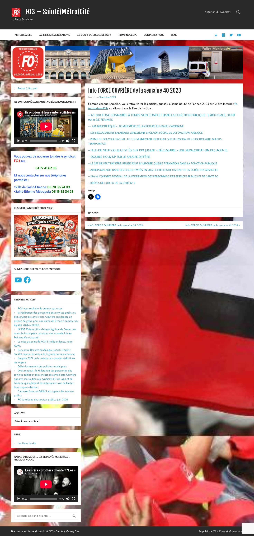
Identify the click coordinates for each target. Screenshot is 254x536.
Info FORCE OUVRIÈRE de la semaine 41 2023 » (212, 225)
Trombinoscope (127, 34)
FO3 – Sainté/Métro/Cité (57, 11)
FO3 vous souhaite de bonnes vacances (40, 308)
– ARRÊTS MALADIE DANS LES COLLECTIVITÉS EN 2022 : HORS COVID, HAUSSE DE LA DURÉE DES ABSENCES (153, 170)
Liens (174, 34)
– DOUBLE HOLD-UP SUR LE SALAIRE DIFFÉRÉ (119, 157)
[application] (46, 126)
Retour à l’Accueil (27, 88)
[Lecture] (18, 141)
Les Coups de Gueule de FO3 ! (94, 34)
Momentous (235, 531)
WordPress (219, 531)
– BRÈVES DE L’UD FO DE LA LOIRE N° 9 (111, 183)
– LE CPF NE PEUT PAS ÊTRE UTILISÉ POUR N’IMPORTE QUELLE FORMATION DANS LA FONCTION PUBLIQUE (152, 163)
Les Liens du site (27, 443)
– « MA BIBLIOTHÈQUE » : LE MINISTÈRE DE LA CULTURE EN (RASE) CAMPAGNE (136, 126)
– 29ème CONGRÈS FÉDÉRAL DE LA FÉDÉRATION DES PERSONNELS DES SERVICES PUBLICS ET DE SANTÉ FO (153, 176)
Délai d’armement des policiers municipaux (42, 366)
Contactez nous (154, 34)
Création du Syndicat (218, 12)
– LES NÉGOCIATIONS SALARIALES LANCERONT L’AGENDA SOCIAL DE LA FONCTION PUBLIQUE (145, 132)
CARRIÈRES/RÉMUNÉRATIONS (54, 34)
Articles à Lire (23, 34)
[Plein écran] (73, 141)
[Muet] (68, 141)
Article (95, 212)
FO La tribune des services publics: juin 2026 (43, 399)
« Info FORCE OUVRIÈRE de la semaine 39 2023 (115, 225)
